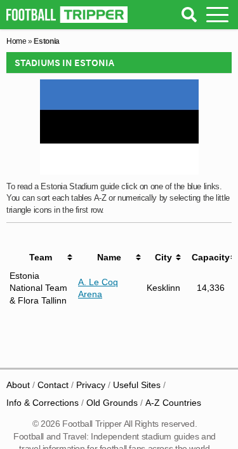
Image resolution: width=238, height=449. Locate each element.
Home (16, 41)
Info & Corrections (42, 403)
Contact (53, 385)
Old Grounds (112, 403)
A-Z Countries (173, 403)
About (18, 385)
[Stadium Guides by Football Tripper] (67, 14)
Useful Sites (137, 385)
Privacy (90, 385)
